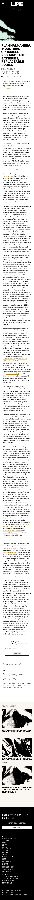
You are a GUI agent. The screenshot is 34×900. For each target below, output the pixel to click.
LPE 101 (5, 850)
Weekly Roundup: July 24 (16, 731)
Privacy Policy (8, 892)
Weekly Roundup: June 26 (17, 759)
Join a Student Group (10, 876)
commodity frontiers (10, 533)
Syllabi (5, 852)
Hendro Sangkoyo (10, 70)
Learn (4, 842)
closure (5, 238)
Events (5, 864)
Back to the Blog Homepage (12, 664)
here (8, 88)
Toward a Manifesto (9, 838)
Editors (5, 734)
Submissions (6, 861)
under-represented (12, 374)
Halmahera (6, 176)
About (4, 836)
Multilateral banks (9, 359)
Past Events (6, 871)
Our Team (5, 840)
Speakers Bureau (8, 880)
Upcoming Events (8, 869)
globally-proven (21, 372)
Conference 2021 (8, 868)
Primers (5, 854)
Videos (4, 847)
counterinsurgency (9, 552)
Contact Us (7, 883)
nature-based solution (18, 109)
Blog (4, 859)
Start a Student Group (10, 878)
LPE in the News (8, 856)
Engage (5, 874)
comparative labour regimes (12, 531)
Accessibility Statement (11, 890)
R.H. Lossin (7, 795)
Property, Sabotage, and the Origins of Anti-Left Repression (16, 789)
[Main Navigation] (3, 4)
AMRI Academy (7, 849)
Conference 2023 (8, 866)
